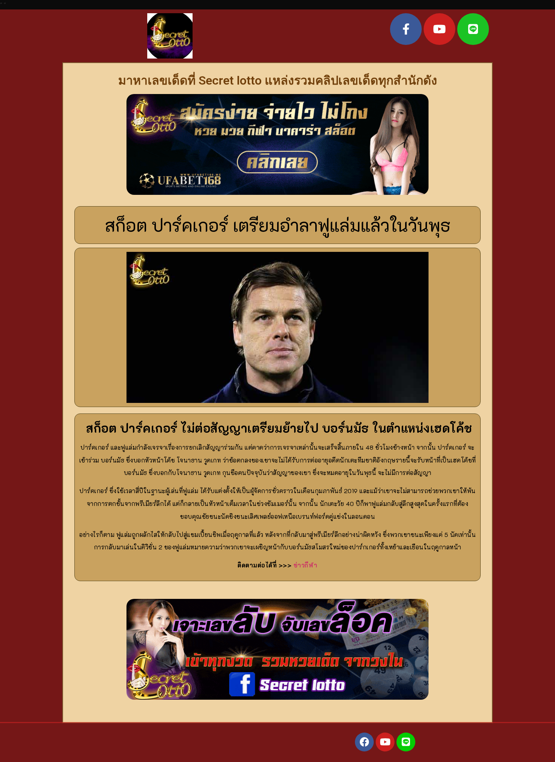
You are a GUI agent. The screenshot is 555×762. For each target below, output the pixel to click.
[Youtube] (439, 29)
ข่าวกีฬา (305, 565)
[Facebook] (364, 742)
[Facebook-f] (406, 29)
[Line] (473, 29)
